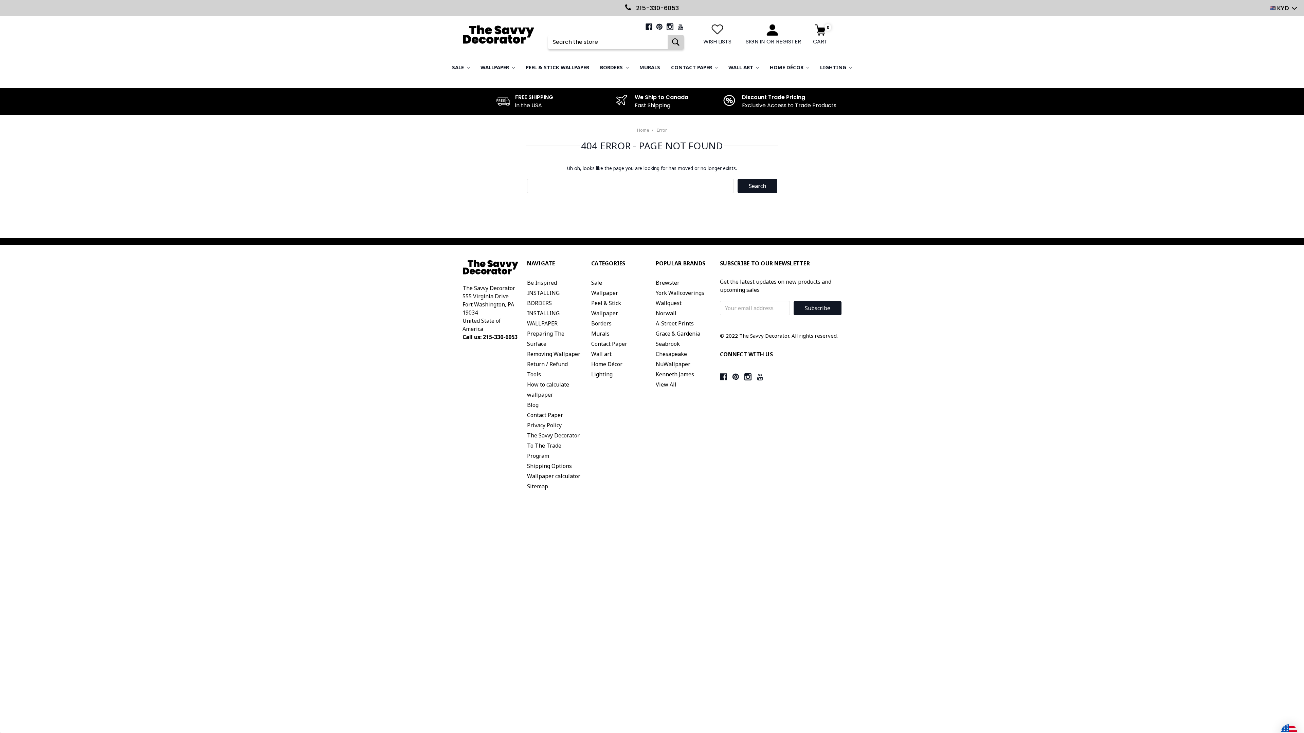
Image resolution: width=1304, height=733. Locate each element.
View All (666, 384)
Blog (533, 405)
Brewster (668, 282)
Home (643, 130)
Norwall (666, 313)
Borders (612, 67)
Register (788, 41)
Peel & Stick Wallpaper (557, 67)
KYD (1283, 8)
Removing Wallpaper (553, 354)
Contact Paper (692, 67)
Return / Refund (547, 364)
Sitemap (537, 486)
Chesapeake (671, 354)
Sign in (755, 41)
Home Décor (787, 67)
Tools (534, 374)
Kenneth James (675, 374)
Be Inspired (542, 282)
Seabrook (668, 343)
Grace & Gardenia (678, 333)
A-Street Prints (675, 323)
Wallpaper (495, 67)
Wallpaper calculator (553, 476)
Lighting (834, 67)
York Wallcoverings (680, 293)
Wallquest (669, 303)
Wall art (741, 67)
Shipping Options (549, 466)
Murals (649, 67)
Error (662, 130)
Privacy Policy (544, 425)
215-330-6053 (656, 8)
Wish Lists (717, 41)
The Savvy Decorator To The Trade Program (553, 445)
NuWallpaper (673, 364)
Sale (458, 67)
